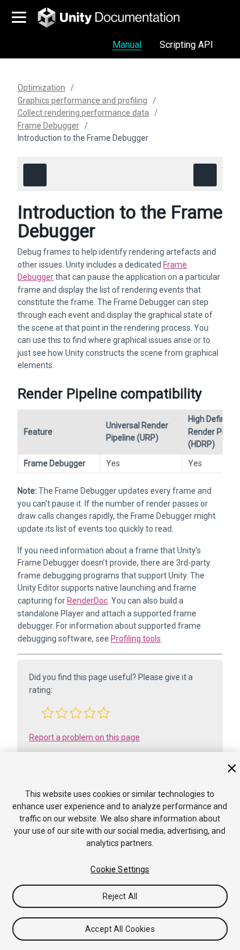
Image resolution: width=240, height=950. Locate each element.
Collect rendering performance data (83, 112)
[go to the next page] (205, 175)
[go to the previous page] (35, 175)
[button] (48, 713)
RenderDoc (87, 600)
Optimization (41, 87)
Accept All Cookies (120, 929)
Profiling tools (136, 638)
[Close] (232, 768)
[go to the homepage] (117, 17)
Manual (127, 44)
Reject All (120, 896)
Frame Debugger (48, 125)
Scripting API (186, 44)
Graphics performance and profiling (82, 100)
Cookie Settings (119, 869)
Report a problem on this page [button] (84, 737)
